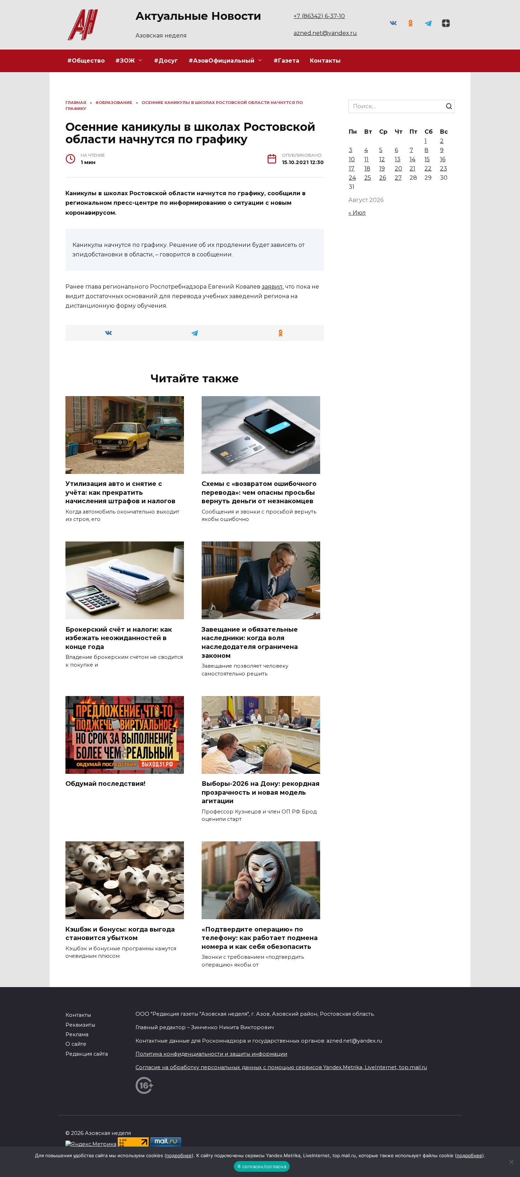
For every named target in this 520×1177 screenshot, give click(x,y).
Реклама (76, 1034)
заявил (272, 286)
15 (427, 159)
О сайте (75, 1044)
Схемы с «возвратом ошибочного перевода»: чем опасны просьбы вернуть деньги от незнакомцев (259, 492)
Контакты (325, 60)
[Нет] (511, 1161)
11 (366, 159)
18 (367, 168)
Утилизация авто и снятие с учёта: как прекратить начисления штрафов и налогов (120, 492)
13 (397, 159)
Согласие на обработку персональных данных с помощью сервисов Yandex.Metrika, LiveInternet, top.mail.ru (281, 1067)
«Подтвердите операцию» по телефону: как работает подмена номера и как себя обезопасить (260, 937)
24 (352, 177)
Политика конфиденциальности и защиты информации (211, 1054)
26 (382, 177)
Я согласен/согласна (261, 1166)
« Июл (357, 212)
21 (412, 168)
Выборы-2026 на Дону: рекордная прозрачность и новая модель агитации (260, 792)
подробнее (179, 1155)
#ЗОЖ (125, 60)
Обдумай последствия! (105, 783)
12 (382, 159)
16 (442, 159)
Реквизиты (80, 1025)
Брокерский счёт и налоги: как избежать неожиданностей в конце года (118, 637)
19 (382, 168)
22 (428, 168)
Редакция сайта (86, 1054)
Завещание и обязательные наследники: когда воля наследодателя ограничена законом (250, 642)
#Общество (86, 60)
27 (398, 177)
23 (443, 168)
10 (352, 159)
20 (398, 168)
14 (412, 159)
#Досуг (166, 60)
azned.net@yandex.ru (325, 33)
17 (351, 168)
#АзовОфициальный (221, 60)
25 (367, 177)
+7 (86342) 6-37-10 (319, 16)
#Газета (286, 60)
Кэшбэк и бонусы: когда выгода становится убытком (120, 933)
